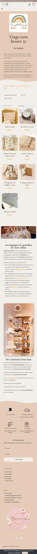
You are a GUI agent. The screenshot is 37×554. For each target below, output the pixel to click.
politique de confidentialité (14, 552)
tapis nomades (21, 269)
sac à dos (22, 95)
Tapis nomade (8, 98)
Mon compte (8, 493)
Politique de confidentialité (12, 502)
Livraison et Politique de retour (13, 497)
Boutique (11, 86)
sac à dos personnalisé (11, 378)
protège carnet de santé (10, 95)
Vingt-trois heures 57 (21, 86)
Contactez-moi (9, 481)
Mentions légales (9, 500)
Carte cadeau (8, 474)
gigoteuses (13, 287)
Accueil (6, 86)
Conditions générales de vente (13, 495)
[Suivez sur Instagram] (20, 538)
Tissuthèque (8, 478)
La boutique (8, 476)
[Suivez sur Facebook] (16, 538)
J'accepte (25, 552)
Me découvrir (8, 472)
